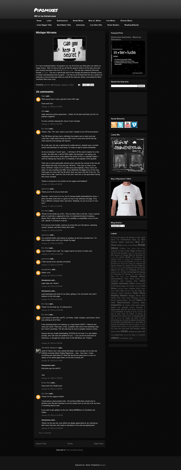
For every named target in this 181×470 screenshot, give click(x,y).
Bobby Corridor (128, 245)
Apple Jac (136, 240)
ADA (43, 111)
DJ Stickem (126, 274)
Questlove (128, 293)
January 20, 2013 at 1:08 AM (51, 343)
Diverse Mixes (126, 21)
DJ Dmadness (136, 259)
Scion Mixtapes (132, 298)
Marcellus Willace (123, 288)
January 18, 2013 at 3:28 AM (51, 275)
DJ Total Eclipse (137, 274)
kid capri (114, 328)
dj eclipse (130, 314)
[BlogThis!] (86, 85)
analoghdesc (46, 269)
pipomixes (45, 189)
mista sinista (115, 331)
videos (115, 337)
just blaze (135, 326)
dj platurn (133, 320)
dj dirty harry (120, 314)
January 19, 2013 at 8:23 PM (51, 299)
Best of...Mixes (95, 21)
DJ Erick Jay (138, 261)
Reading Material (131, 25)
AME (117, 239)
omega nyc (133, 331)
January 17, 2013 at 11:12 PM (52, 254)
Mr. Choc (138, 291)
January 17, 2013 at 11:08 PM (52, 243)
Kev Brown (130, 286)
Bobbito (120, 245)
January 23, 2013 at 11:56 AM (52, 428)
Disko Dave (124, 276)
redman (126, 335)
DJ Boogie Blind (126, 255)
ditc (126, 309)
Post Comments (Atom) (74, 450)
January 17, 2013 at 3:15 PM (51, 107)
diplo (122, 309)
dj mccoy (118, 318)
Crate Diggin (130, 251)
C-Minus (123, 248)
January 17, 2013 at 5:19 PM (51, 184)
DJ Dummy (120, 261)
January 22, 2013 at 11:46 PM (52, 415)
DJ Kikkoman (128, 268)
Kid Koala (138, 286)
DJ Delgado (126, 259)
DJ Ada (124, 253)
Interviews (80, 25)
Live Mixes (110, 21)
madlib (142, 328)
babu (143, 303)
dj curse (140, 312)
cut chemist (122, 307)
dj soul (129, 324)
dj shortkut (121, 324)
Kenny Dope (121, 286)
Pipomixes (46, 9)
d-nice (132, 307)
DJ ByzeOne (138, 255)
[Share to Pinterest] (93, 85)
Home (39, 21)
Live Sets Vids (96, 25)
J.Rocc (132, 283)
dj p (121, 320)
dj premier (141, 320)
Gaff (121, 281)
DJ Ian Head (46, 383)
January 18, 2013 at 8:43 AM (51, 286)
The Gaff (132, 300)
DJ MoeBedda (131, 270)
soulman (142, 335)
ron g (137, 335)
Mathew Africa (135, 288)
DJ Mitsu (121, 270)
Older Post (98, 444)
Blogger (102, 465)
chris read (135, 305)
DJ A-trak (117, 253)
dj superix (135, 324)
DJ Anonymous (138, 253)
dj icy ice (130, 316)
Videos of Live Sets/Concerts (128, 301)
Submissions (62, 21)
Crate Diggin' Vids (44, 25)
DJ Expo (129, 263)
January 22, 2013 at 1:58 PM (51, 389)
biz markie (126, 305)
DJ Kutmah (138, 268)
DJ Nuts (124, 272)
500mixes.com (68, 70)
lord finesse (135, 328)
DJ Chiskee (137, 257)
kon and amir (123, 328)
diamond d (140, 307)
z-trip (130, 338)
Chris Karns (141, 248)
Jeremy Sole (140, 283)
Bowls (135, 245)
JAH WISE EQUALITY (49, 348)
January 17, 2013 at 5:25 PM (51, 206)
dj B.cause (132, 309)
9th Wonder (130, 237)
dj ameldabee (118, 312)
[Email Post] (79, 85)
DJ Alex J (130, 253)
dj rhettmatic (126, 322)
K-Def (113, 286)
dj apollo (127, 312)
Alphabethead (125, 240)
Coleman (114, 251)
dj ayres (134, 312)
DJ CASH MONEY (123, 257)
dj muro (134, 318)
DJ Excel (121, 263)
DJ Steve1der (116, 274)
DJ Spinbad (131, 272)
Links (49, 21)
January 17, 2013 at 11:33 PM (52, 265)
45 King (114, 237)
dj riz (133, 322)
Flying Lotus (140, 279)
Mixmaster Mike (129, 291)
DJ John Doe (119, 268)
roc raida (132, 335)
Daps (43, 96)
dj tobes (142, 324)
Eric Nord (45, 129)
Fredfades (114, 281)
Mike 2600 (120, 291)
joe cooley (128, 326)
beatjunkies (116, 305)
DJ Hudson (127, 266)
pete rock (141, 331)
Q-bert (121, 293)
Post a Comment (45, 433)
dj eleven (139, 314)
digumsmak (115, 309)
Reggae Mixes (135, 296)
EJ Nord (45, 73)
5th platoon (121, 237)
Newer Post (41, 444)
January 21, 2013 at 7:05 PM (51, 378)
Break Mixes (78, 21)
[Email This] (83, 85)
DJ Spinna (141, 272)
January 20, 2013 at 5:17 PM (51, 361)
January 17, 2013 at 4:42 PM (51, 124)
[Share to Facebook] (90, 85)
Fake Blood (129, 279)
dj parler (126, 320)
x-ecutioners (124, 338)
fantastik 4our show (118, 326)
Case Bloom (131, 248)
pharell (113, 335)
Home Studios (113, 25)
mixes (124, 331)
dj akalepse (140, 309)
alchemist (135, 303)
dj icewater (123, 316)
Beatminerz (130, 242)
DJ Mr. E (118, 272)
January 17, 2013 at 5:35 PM (51, 230)
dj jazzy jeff (138, 316)
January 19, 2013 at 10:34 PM (52, 310)
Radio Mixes (139, 293)
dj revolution (116, 322)
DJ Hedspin (137, 263)
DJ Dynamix (129, 261)
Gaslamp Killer (131, 281)
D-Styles (139, 251)
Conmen (121, 251)
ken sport (142, 326)
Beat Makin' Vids (64, 25)
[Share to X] (88, 85)
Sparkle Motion (122, 300)
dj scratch (139, 322)
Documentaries (117, 279)
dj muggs (126, 318)
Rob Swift (121, 298)
